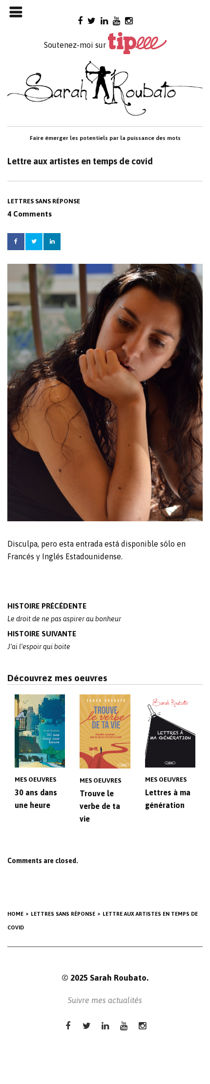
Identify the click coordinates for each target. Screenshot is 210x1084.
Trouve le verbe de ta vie (100, 806)
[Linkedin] (104, 21)
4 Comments (29, 214)
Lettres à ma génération (167, 798)
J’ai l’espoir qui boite (41, 640)
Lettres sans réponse (43, 201)
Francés (20, 556)
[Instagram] (128, 21)
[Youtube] (116, 21)
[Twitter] (91, 21)
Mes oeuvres (35, 779)
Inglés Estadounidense (81, 556)
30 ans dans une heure (36, 798)
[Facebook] (80, 21)
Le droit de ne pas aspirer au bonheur (64, 612)
